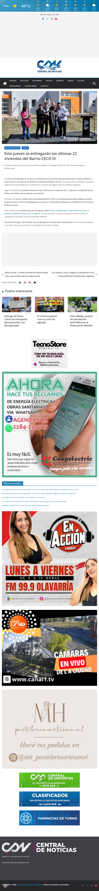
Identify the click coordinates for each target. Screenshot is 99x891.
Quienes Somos (31, 86)
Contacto (44, 86)
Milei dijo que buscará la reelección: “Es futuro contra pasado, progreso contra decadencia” (39, 493)
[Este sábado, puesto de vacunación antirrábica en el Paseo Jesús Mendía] (82, 298)
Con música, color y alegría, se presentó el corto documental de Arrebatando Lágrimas (73, 274)
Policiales (24, 81)
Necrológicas (15, 86)
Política (49, 81)
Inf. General (37, 81)
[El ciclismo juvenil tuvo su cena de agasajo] (49, 298)
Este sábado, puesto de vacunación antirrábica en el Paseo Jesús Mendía (81, 320)
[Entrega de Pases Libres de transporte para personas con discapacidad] (16, 298)
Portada (13, 81)
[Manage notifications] (5, 886)
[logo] (39, 843)
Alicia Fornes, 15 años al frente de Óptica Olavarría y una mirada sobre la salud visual (26, 274)
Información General (12, 148)
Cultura (80, 81)
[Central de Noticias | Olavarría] (5, 83)
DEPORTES (60, 81)
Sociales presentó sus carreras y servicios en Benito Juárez (25, 505)
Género (70, 81)
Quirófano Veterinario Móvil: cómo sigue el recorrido (23, 497)
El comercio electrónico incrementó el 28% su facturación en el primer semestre (34, 501)
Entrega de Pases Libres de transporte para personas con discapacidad (15, 320)
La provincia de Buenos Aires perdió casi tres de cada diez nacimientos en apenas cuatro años (40, 489)
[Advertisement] (49, 38)
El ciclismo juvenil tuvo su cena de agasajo (47, 319)
